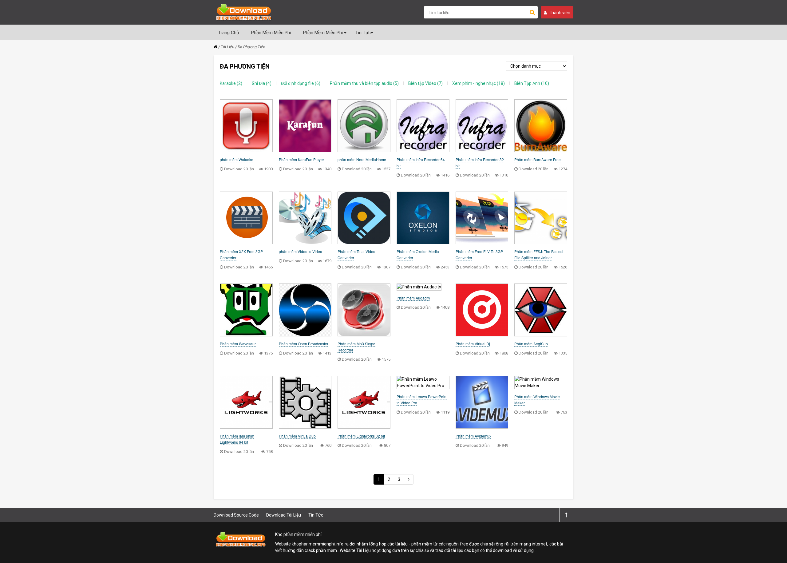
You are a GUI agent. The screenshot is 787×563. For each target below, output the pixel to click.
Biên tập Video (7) (425, 83)
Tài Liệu (227, 47)
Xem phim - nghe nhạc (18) (478, 83)
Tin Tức (363, 32)
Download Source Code (236, 515)
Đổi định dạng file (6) (300, 83)
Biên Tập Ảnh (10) (531, 83)
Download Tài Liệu (283, 515)
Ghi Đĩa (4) (261, 83)
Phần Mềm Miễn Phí (271, 32)
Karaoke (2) (231, 83)
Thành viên (559, 12)
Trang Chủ (228, 32)
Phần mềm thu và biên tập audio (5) (364, 83)
